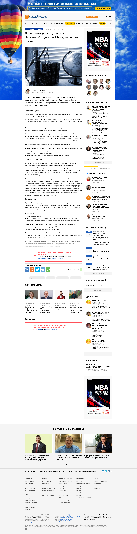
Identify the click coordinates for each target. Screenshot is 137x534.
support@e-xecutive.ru (67, 520)
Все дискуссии (98, 354)
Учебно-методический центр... (101, 248)
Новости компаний (30, 500)
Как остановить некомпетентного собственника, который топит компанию (68, 458)
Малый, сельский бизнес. (100, 300)
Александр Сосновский (99, 190)
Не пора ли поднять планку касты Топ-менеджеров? (100, 312)
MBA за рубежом (63, 486)
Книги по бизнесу (64, 495)
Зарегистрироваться (57, 258)
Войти (40, 329)
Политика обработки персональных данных (36, 522)
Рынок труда (45, 486)
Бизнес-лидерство (81, 481)
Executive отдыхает (30, 490)
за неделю (92, 173)
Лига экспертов (29, 483)
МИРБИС (102, 23)
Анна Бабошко (96, 152)
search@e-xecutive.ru (71, 515)
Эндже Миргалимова (98, 180)
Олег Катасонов (97, 343)
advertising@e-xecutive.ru (66, 517)
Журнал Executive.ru (30, 488)
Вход (100, 16)
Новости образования (30, 505)
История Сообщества (30, 486)
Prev (26, 429)
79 (50, 454)
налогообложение (62, 278)
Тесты (60, 497)
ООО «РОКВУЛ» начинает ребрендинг (96, 286)
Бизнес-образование (56, 23)
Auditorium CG (96, 263)
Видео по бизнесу (64, 500)
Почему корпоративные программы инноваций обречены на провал (99, 148)
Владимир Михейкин (98, 138)
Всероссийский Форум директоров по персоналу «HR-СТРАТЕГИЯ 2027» (101, 267)
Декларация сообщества (55, 471)
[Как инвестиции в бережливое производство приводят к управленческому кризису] (39, 443)
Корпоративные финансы (100, 481)
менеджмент (51, 278)
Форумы (95, 23)
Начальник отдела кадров (101, 258)
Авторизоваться (43, 258)
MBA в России (63, 483)
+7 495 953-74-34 (103, 515)
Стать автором (92, 16)
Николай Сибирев (97, 330)
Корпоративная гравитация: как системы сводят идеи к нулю (97, 457)
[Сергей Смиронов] (95, 87)
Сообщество (35, 23)
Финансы (79, 23)
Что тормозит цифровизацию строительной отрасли (99, 122)
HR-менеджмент (46, 481)
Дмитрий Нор (96, 111)
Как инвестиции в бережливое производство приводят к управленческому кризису (37, 458)
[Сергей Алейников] (88, 87)
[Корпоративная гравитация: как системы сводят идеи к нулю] (98, 443)
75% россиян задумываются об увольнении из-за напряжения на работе (98, 367)
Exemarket (79, 495)
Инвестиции (97, 488)
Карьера (45, 23)
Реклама (41, 471)
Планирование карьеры (48, 490)
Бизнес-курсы (62, 490)
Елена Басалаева (97, 315)
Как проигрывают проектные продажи (98, 215)
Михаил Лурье (96, 302)
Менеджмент (70, 23)
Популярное (91, 168)
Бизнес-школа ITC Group (99, 231)
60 (110, 454)
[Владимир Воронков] (108, 87)
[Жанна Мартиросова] (88, 93)
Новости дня (28, 498)
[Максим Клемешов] (108, 81)
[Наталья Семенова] (95, 93)
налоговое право (75, 278)
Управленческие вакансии (49, 493)
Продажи (78, 490)
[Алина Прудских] (95, 81)
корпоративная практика (37, 278)
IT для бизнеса (80, 493)
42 (79, 454)
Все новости (98, 290)
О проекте (28, 471)
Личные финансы (98, 483)
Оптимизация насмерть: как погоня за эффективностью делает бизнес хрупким (101, 197)
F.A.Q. (35, 471)
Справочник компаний (48, 495)
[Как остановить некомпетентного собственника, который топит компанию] (68, 443)
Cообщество (29, 478)
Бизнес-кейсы (63, 493)
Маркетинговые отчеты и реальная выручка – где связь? (100, 187)
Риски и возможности (99, 486)
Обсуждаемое (105, 168)
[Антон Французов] (88, 81)
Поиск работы (45, 483)
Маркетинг (79, 488)
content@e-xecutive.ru (66, 519)
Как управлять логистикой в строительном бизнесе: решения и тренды (101, 107)
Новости (88, 23)
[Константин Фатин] (101, 81)
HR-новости (28, 509)
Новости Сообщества (30, 507)
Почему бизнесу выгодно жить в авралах (100, 136)
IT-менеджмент (80, 486)
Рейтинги (61, 488)
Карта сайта (58, 522)
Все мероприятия (98, 273)
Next (111, 429)
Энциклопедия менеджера (83, 497)
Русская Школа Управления (100, 256)
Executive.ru (34, 517)
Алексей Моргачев (97, 218)
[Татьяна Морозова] (101, 87)
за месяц (102, 173)
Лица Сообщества (29, 481)
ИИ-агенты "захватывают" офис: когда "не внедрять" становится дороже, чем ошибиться (100, 326)
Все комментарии (98, 162)
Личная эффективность (48, 488)
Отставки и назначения (31, 502)
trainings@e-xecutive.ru (73, 516)
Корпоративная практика (33, 454)
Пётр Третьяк (96, 209)
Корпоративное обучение (66, 481)
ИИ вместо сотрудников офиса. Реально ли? (100, 340)
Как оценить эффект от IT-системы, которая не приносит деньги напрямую (101, 206)
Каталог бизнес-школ (65, 502)
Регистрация (108, 16)
